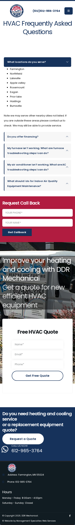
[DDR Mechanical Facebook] (69, 515)
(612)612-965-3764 (46, 11)
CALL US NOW (19, 445)
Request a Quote (23, 439)
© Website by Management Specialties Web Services (29, 520)
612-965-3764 (26, 450)
